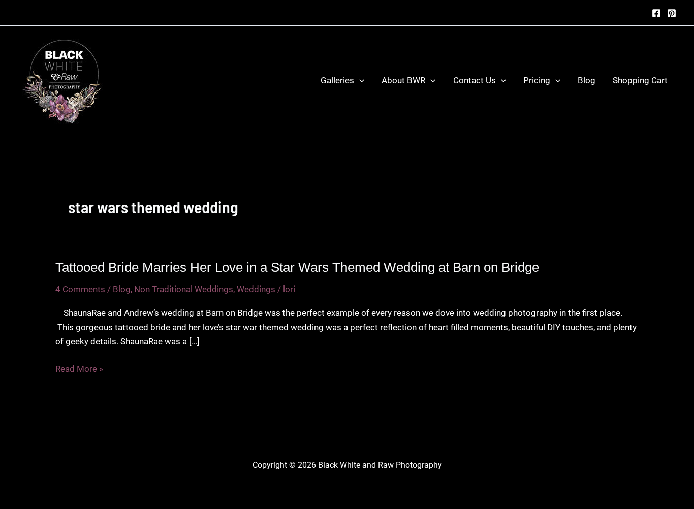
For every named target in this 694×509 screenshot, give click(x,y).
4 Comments (80, 289)
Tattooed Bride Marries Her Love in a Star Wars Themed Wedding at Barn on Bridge (297, 267)
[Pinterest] (671, 13)
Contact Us (474, 80)
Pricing (536, 80)
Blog (586, 80)
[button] (359, 80)
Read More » (79, 369)
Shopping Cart (640, 80)
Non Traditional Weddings (183, 289)
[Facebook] (656, 13)
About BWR (403, 80)
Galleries (337, 80)
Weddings (256, 289)
